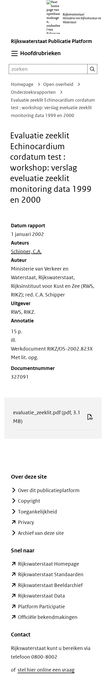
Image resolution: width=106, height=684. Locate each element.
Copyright (29, 501)
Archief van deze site (41, 533)
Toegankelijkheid (37, 512)
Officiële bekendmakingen (47, 617)
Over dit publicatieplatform (49, 490)
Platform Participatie (41, 606)
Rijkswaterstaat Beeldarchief (50, 585)
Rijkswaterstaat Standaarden (50, 574)
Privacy (26, 522)
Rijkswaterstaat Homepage (48, 564)
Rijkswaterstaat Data (41, 596)
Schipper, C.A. (26, 251)
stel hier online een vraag (46, 670)
